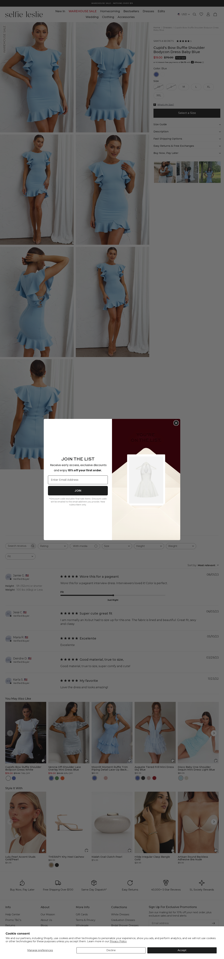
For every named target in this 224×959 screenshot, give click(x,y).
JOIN (78, 491)
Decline (111, 950)
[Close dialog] (176, 423)
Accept (182, 950)
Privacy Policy (118, 941)
